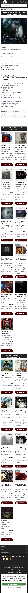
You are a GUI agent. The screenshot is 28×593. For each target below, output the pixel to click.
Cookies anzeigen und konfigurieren (14, 591)
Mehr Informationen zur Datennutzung (12, 580)
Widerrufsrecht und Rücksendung (13, 567)
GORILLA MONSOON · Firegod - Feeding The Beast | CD (20, 374)
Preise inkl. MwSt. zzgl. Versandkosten (11, 49)
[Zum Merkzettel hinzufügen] (11, 133)
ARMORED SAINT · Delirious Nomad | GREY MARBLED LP (21, 258)
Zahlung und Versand (13, 565)
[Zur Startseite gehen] (5, 2)
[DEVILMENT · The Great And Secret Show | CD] (14, 31)
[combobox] (12, 5)
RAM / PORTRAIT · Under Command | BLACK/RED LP (21, 295)
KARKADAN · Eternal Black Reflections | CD (6, 521)
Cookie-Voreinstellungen (14, 572)
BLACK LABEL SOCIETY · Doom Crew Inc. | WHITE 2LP (6, 183)
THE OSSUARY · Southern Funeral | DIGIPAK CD (7, 374)
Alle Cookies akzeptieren (14, 584)
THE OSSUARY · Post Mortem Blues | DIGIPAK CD (7, 484)
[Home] (2, 9)
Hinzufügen (8, 164)
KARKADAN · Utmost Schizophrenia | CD (7, 448)
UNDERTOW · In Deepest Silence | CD (20, 411)
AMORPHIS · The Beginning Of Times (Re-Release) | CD (6, 222)
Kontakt (8, 570)
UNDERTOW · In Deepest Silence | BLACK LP (20, 448)
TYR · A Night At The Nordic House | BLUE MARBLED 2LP (6, 146)
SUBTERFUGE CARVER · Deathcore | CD (5, 411)
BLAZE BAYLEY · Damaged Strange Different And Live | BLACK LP (20, 183)
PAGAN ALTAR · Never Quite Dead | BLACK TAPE (7, 258)
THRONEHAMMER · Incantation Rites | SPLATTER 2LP (21, 484)
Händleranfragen (16, 570)
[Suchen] (25, 5)
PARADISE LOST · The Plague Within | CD (21, 146)
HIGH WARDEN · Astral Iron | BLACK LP (20, 222)
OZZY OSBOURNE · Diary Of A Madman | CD (6, 295)
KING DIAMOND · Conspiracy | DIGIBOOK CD (6, 332)
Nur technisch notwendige (14, 587)
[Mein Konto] (17, 2)
